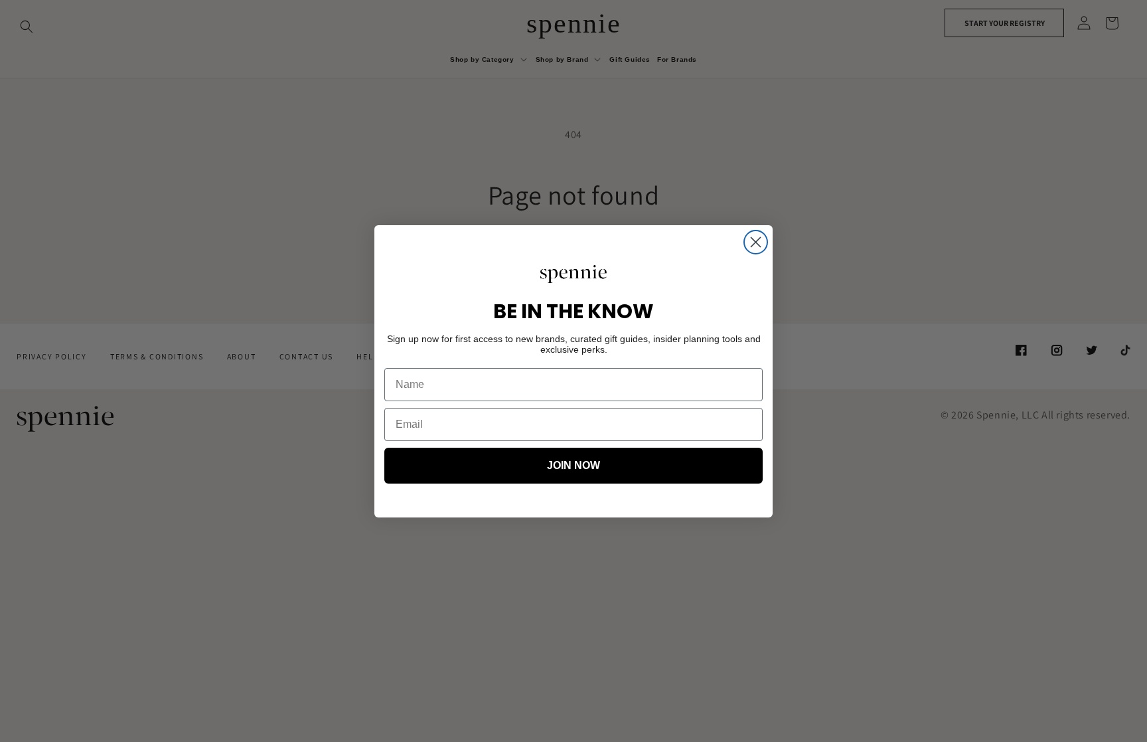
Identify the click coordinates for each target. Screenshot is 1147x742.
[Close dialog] (755, 242)
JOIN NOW (573, 465)
